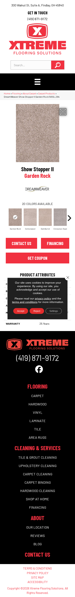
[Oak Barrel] (45, 217)
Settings (53, 311)
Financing (55, 243)
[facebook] (39, 369)
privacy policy (43, 298)
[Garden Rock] (15, 217)
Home (7, 93)
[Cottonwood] (30, 217)
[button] (57, 65)
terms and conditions (25, 302)
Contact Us (21, 243)
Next (69, 216)
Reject (36, 311)
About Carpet (29, 93)
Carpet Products (46, 93)
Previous (6, 216)
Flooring (16, 93)
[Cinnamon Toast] (60, 217)
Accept (20, 311)
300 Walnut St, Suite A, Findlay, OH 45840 (37, 5)
